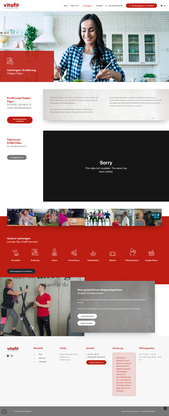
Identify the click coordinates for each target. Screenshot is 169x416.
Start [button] (40, 354)
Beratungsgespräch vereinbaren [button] (20, 120)
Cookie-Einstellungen (148, 411)
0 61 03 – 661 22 (93, 354)
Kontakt (99, 6)
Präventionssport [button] (132, 260)
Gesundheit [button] (15, 260)
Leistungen (87, 6)
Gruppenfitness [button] (151, 260)
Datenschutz (126, 411)
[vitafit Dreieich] (11, 6)
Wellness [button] (112, 260)
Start (66, 6)
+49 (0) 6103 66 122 (115, 6)
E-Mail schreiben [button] (86, 323)
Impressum (135, 411)
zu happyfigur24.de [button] (16, 157)
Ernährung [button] (35, 260)
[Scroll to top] (165, 408)
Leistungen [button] (43, 361)
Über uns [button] (42, 358)
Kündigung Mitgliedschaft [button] (96, 362)
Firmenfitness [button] (73, 260)
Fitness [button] (54, 260)
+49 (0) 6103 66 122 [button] (87, 316)
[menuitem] (65, 5)
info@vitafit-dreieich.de (96, 357)
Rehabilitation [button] (93, 260)
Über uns (74, 6)
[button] (162, 5)
